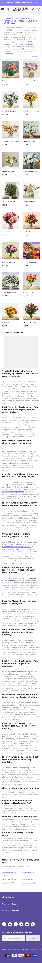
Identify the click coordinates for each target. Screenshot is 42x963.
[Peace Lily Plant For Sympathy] (10, 190)
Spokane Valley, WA (9, 873)
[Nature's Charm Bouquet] (10, 129)
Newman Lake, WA (29, 883)
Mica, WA (25, 879)
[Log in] (8, 9)
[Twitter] (33, 924)
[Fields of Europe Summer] (31, 99)
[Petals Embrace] (31, 281)
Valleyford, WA (7, 879)
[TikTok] (21, 924)
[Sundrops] (10, 311)
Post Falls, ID (7, 883)
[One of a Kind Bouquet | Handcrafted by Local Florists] (31, 250)
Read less (34, 57)
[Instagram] (10, 924)
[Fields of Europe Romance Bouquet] (10, 220)
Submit (33, 938)
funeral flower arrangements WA (16, 547)
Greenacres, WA (28, 873)
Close (40, 3)
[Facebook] (4, 924)
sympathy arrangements (13, 492)
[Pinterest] (16, 924)
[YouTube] (27, 924)
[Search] (33, 9)
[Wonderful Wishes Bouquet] (31, 190)
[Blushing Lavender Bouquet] (10, 250)
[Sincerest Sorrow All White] (31, 129)
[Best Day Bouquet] (31, 220)
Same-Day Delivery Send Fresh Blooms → (21, 3)
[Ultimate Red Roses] (31, 311)
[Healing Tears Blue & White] (31, 160)
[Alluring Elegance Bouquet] (10, 160)
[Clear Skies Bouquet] (10, 99)
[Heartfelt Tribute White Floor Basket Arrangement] (10, 281)
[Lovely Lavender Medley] (31, 69)
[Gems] (10, 69)
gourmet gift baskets (21, 49)
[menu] (2, 9)
